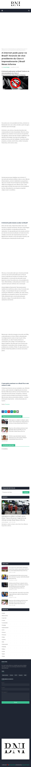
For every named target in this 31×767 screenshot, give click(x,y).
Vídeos (3, 656)
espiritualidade (5, 627)
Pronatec (7, 404)
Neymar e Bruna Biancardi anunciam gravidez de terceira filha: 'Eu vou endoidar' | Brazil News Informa (18, 429)
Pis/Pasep (4, 646)
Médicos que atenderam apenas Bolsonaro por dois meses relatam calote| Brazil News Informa (18, 437)
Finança (4, 632)
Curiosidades (4, 622)
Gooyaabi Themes (25, 764)
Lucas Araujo (6, 67)
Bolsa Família (5, 615)
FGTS (3, 630)
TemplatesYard (12, 764)
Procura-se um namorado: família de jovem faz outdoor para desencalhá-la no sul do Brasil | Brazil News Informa (19, 569)
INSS (3, 641)
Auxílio (3, 613)
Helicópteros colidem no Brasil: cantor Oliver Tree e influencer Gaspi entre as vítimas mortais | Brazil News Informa (19, 421)
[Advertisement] (15, 30)
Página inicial (4, 48)
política (3, 649)
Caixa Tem (4, 618)
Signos (3, 653)
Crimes (3, 620)
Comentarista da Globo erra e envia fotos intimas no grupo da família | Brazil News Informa (19, 577)
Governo (4, 639)
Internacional (5, 644)
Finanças (4, 634)
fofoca (3, 637)
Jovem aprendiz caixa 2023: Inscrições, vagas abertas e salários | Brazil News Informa (19, 594)
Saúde (3, 651)
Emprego (4, 625)
